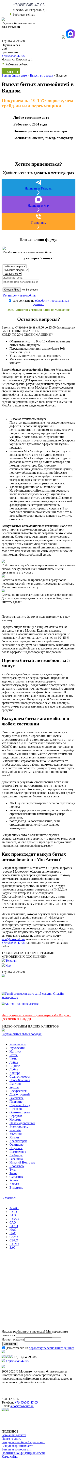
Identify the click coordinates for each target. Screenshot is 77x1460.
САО (12, 1222)
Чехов (13, 1058)
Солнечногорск (19, 1076)
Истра (13, 1055)
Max (8, 965)
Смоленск (16, 1176)
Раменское (16, 1098)
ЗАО (12, 1247)
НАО (12, 1229)
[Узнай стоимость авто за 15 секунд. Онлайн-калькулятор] (38, 997)
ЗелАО (14, 1208)
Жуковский (17, 1048)
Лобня (13, 1069)
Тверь (13, 1173)
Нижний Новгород (22, 1162)
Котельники (17, 1044)
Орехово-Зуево (19, 1112)
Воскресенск (18, 1091)
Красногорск (18, 1141)
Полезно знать (11, 1438)
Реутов (14, 1087)
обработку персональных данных (51, 1348)
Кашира (14, 1073)
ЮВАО (14, 1219)
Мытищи (15, 1133)
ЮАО (13, 1211)
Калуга (14, 1184)
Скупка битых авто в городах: (22, 1034)
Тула (12, 1169)
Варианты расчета (14, 1435)
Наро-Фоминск (19, 1080)
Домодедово (17, 1151)
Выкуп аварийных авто (17, 1445)
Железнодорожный (22, 1123)
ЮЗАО (14, 1244)
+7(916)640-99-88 (25, 327)
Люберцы (16, 1155)
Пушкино (16, 1101)
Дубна (13, 1062)
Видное (14, 1065)
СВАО (13, 1240)
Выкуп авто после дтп (17, 1449)
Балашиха (16, 1159)
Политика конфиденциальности (23, 1453)
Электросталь (18, 1126)
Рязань (13, 1180)
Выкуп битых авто (14, 75)
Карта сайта (10, 1456)
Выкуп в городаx (41, 75)
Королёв (15, 1130)
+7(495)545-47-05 (29, 4)
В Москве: (9, 1197)
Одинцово (16, 1144)
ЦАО (12, 1233)
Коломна (15, 1119)
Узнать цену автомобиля (19, 295)
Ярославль (16, 1166)
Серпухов (16, 1116)
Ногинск (15, 1051)
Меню (12, 72)
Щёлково (15, 1108)
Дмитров (15, 1083)
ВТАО (13, 1226)
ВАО (12, 1215)
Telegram (11, 960)
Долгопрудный (19, 1094)
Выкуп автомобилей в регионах (23, 1442)
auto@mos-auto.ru (13, 939)
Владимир (16, 1187)
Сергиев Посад (19, 1105)
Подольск (16, 1148)
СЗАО (13, 1236)
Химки (14, 1137)
